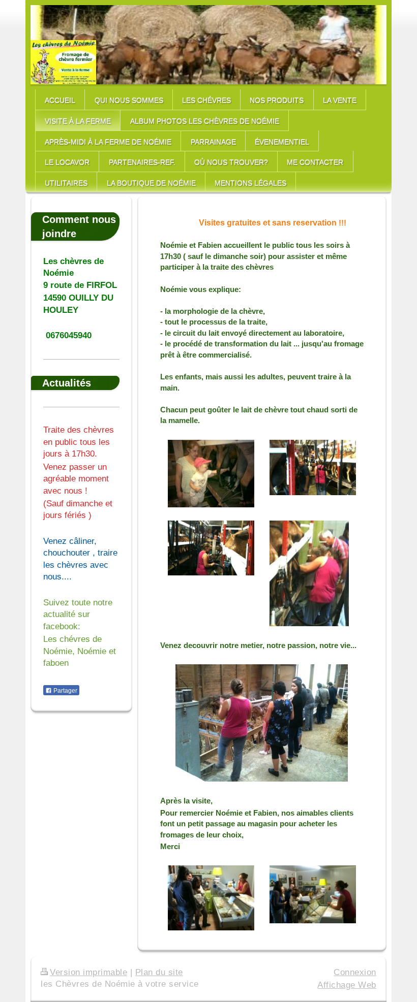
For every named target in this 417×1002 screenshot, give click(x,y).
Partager (64, 690)
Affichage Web (346, 985)
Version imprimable (88, 972)
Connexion (355, 972)
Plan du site (159, 972)
